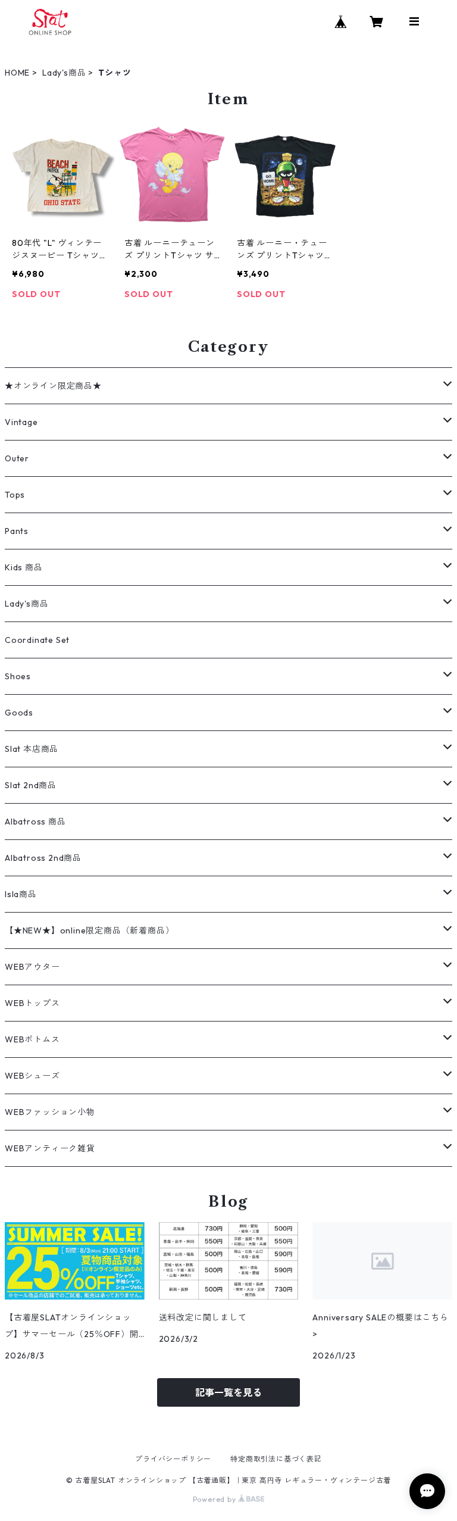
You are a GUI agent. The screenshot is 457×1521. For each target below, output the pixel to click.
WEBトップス (32, 1003)
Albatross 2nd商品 (43, 857)
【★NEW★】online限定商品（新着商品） (89, 930)
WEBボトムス (32, 1039)
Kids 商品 (24, 567)
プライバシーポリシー (173, 1458)
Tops (15, 494)
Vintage (21, 422)
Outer (17, 458)
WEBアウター (32, 966)
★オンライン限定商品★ (53, 385)
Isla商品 (21, 894)
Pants (17, 531)
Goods (19, 712)
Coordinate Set (37, 640)
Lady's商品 (64, 72)
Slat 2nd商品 (31, 785)
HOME (17, 72)
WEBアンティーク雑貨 (50, 1148)
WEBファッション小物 (50, 1112)
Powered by (216, 1499)
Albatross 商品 (35, 821)
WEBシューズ (32, 1075)
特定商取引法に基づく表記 (276, 1458)
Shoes (18, 676)
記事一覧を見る (228, 1392)
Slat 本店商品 (31, 749)
